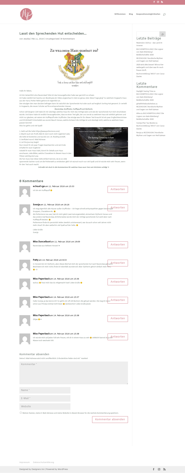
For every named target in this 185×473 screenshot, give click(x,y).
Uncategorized (52, 39)
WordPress (63, 469)
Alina (138, 113)
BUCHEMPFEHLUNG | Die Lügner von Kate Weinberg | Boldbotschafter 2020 (149, 52)
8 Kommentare (68, 39)
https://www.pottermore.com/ (48, 131)
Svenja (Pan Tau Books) (145, 123)
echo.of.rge (39, 186)
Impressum (24, 462)
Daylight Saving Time (144, 91)
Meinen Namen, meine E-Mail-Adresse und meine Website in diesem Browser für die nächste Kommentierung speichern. (70, 413)
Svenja (36, 204)
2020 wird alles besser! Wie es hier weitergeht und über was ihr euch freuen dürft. (149, 67)
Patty (35, 260)
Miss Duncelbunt (42, 241)
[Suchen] (162, 34)
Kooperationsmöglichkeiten (148, 14)
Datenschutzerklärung (43, 462)
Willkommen (120, 14)
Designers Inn (38, 469)
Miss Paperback (41, 279)
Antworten (118, 189)
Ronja (138, 133)
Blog (131, 14)
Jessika (26, 39)
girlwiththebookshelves (145, 104)
